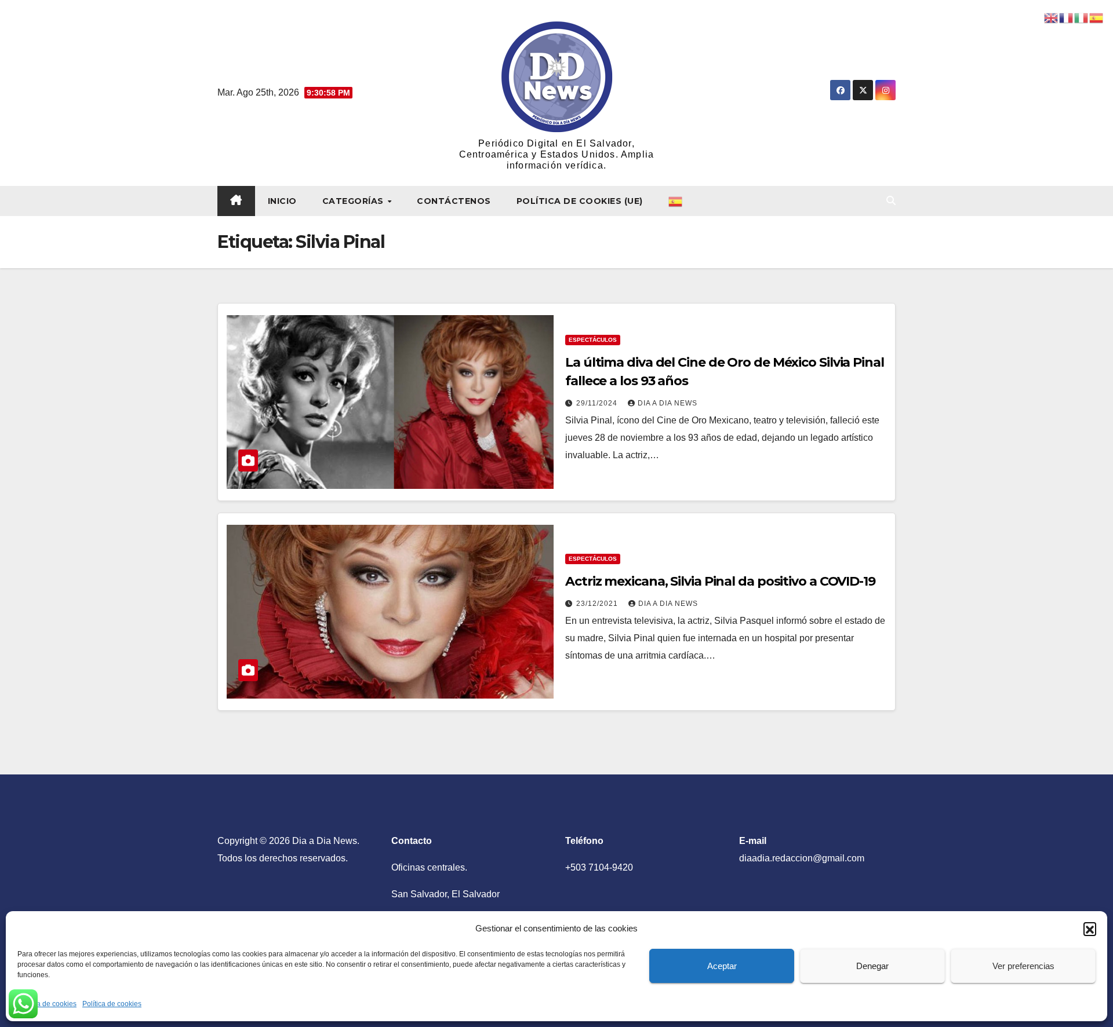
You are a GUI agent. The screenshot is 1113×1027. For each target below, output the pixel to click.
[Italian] (1081, 17)
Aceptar (722, 966)
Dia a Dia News (667, 403)
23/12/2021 (598, 604)
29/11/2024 (598, 403)
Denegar (872, 966)
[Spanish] (676, 201)
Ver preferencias (1023, 966)
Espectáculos (593, 340)
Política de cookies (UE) (580, 201)
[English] (1051, 17)
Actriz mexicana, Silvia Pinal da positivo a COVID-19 (720, 581)
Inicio (282, 201)
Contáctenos (454, 201)
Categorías (354, 201)
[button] (1090, 928)
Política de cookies (47, 1004)
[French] (1066, 17)
